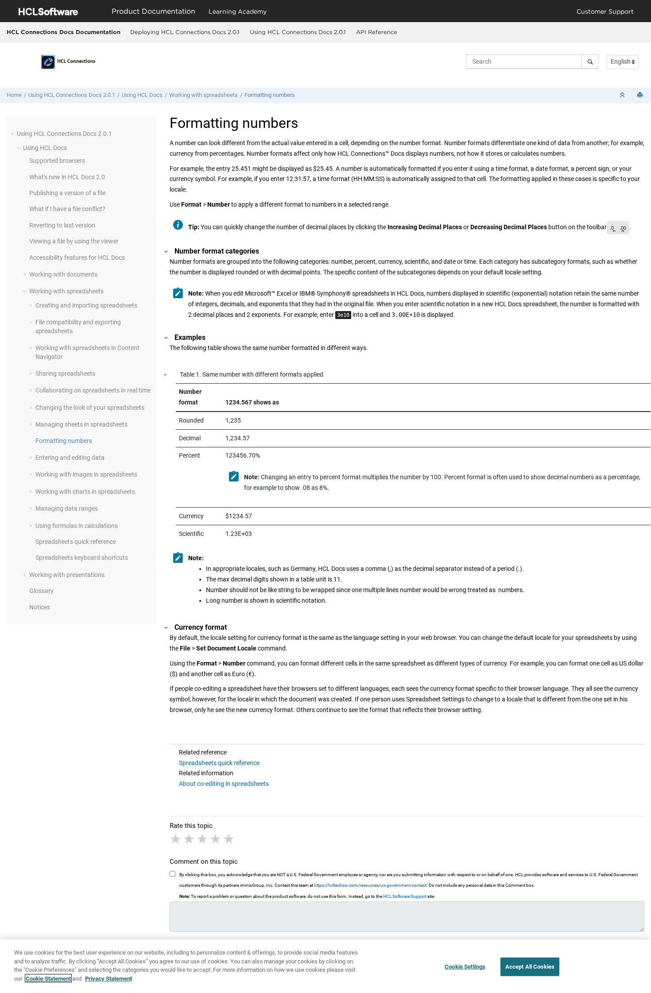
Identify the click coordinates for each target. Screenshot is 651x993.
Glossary (41, 590)
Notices (39, 607)
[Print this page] (641, 95)
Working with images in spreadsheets (86, 474)
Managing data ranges (66, 508)
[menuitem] (184, 32)
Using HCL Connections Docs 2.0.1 (298, 32)
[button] (13, 134)
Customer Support (605, 11)
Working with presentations (67, 574)
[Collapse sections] (623, 95)
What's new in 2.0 (67, 177)
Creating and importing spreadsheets (86, 305)
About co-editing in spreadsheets (224, 783)
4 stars (216, 839)
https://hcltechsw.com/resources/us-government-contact (370, 885)
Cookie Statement (48, 978)
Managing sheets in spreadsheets (81, 424)
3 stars (202, 839)
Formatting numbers (269, 95)
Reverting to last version (62, 225)
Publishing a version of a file (67, 192)
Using (142, 95)
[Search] (590, 61)
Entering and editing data (70, 457)
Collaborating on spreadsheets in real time (93, 390)
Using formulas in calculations (76, 525)
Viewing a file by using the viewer (74, 241)
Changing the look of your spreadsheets (89, 407)
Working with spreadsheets (203, 95)
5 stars (229, 839)
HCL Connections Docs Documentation (63, 32)
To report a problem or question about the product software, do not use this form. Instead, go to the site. (307, 896)
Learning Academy (238, 11)
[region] (325, 966)
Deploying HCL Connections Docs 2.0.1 (185, 32)
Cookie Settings (465, 966)
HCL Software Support (404, 896)
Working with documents (63, 274)
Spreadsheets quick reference (75, 541)
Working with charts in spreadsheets (85, 491)
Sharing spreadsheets (65, 373)
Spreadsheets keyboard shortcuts (81, 557)
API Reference (376, 32)
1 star (176, 839)
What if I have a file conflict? (67, 208)
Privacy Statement (108, 978)
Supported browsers (57, 160)
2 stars (189, 839)
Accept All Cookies (529, 966)
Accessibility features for (77, 257)
